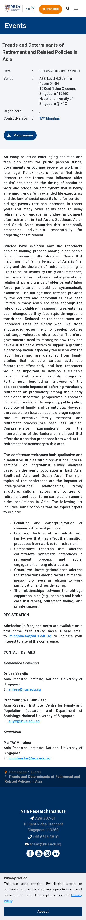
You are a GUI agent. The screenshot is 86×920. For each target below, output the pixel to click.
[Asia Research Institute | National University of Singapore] (30, 8)
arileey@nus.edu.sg (24, 689)
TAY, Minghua (49, 118)
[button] (50, 9)
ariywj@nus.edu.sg (24, 721)
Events (36, 772)
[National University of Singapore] (12, 8)
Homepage (18, 772)
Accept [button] (43, 911)
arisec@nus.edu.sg (45, 844)
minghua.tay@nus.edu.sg (30, 636)
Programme (23, 135)
